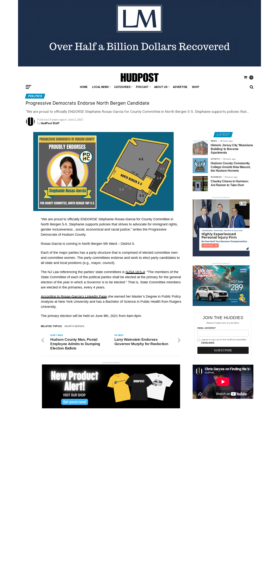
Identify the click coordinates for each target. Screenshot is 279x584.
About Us (160, 87)
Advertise (180, 87)
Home (83, 87)
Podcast (142, 87)
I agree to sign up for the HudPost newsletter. (224, 341)
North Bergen (75, 326)
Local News (100, 87)
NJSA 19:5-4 (135, 272)
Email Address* (206, 328)
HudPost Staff (50, 123)
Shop (195, 87)
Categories (122, 87)
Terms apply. (207, 342)
